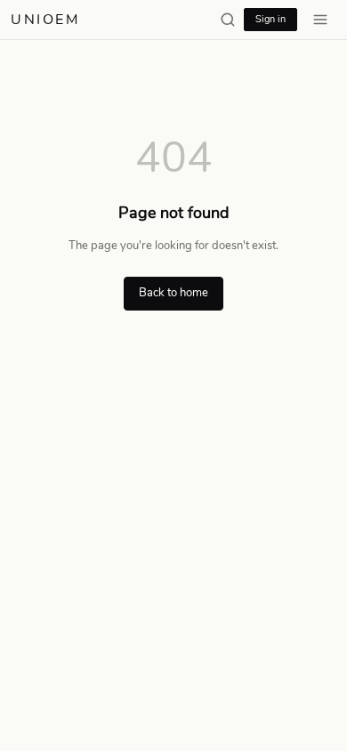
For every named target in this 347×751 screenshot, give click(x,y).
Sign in (270, 19)
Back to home (173, 293)
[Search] (228, 20)
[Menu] (320, 20)
